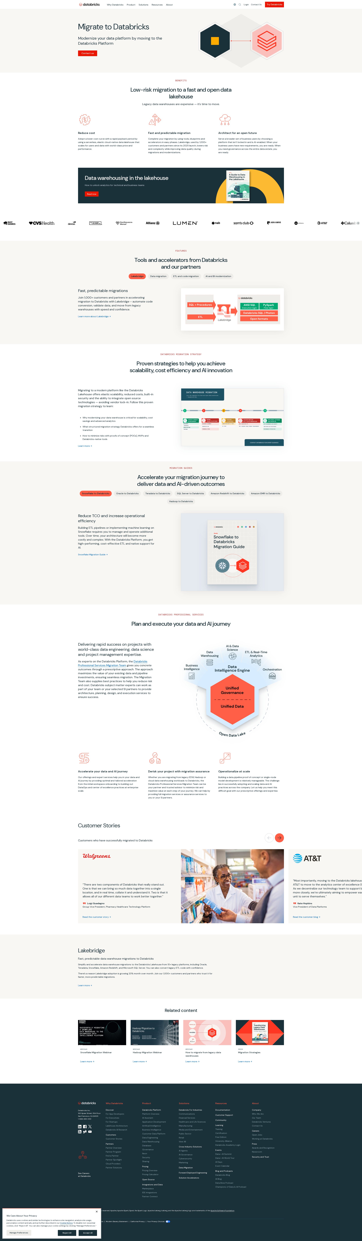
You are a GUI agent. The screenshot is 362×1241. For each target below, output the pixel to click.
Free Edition (220, 1137)
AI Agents (183, 1150)
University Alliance (223, 1141)
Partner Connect (150, 1196)
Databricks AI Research (116, 1129)
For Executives (112, 1118)
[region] (51, 1223)
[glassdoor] (85, 1131)
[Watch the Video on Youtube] (90, 1131)
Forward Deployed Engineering (193, 1172)
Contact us (87, 53)
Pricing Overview (149, 1170)
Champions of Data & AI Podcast (230, 1187)
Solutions (143, 4)
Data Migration (186, 1167)
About (169, 4)
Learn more (84, 445)
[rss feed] (79, 1131)
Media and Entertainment (191, 1129)
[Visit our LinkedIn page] (79, 1126)
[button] (240, 4)
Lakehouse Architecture (117, 1125)
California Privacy (137, 1221)
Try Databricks (274, 4)
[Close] (97, 1211)
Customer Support (224, 1115)
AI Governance (185, 1154)
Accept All (87, 1233)
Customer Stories (114, 1138)
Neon (144, 1153)
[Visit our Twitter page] (90, 1126)
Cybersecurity (185, 1158)
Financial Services (187, 1118)
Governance (148, 1149)
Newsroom (257, 1151)
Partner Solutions (114, 1167)
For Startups (112, 1122)
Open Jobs (257, 1135)
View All (182, 1141)
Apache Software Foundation (222, 1210)
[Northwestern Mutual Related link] (90, 223)
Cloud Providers (113, 1163)
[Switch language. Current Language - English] (234, 4)
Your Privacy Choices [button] (156, 1221)
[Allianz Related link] (119, 223)
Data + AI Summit (223, 1154)
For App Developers (115, 1114)
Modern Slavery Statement (117, 1221)
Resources (157, 4)
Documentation (222, 1110)
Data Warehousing (150, 1141)
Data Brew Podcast (224, 1183)
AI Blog (218, 1179)
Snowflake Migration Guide (91, 554)
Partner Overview (114, 1148)
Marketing (183, 1162)
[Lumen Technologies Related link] (151, 223)
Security (146, 1157)
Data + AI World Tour (224, 1158)
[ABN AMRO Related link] (240, 223)
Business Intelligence (151, 1129)
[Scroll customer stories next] (279, 837)
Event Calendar (222, 1166)
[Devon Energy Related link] (38, 223)
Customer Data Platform (153, 1133)
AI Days (218, 1162)
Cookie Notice (66, 1223)
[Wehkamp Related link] (265, 223)
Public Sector (185, 1133)
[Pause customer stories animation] (358, 223)
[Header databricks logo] (89, 4)
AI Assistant (147, 1118)
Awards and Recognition (263, 1148)
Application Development (154, 1122)
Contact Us (256, 4)
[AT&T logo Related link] (288, 223)
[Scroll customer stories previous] (269, 837)
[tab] (137, 276)
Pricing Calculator (150, 1174)
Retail (181, 1137)
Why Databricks (115, 4)
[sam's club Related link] (210, 223)
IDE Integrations (149, 1192)
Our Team (256, 1118)
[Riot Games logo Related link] (344, 223)
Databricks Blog (222, 1175)
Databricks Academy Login (227, 1145)
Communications (187, 1114)
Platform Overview (150, 1114)
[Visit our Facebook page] (85, 1126)
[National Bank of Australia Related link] (181, 223)
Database (146, 1145)
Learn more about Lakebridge (93, 316)
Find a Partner (112, 1155)
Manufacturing (185, 1125)
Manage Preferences (19, 1233)
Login (246, 4)
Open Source (148, 1179)
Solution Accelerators (189, 1178)
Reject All (67, 1233)
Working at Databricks (262, 1138)
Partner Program (113, 1151)
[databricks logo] (87, 1103)
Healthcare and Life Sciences (192, 1122)
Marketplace (148, 1188)
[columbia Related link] (316, 223)
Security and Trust (260, 1157)
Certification (221, 1133)
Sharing (145, 1161)
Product (131, 4)
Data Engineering (150, 1137)
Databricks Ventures (261, 1122)
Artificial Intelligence (151, 1125)
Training (218, 1129)
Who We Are (258, 1114)
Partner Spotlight (114, 1159)
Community (220, 1120)
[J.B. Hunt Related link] (62, 223)
